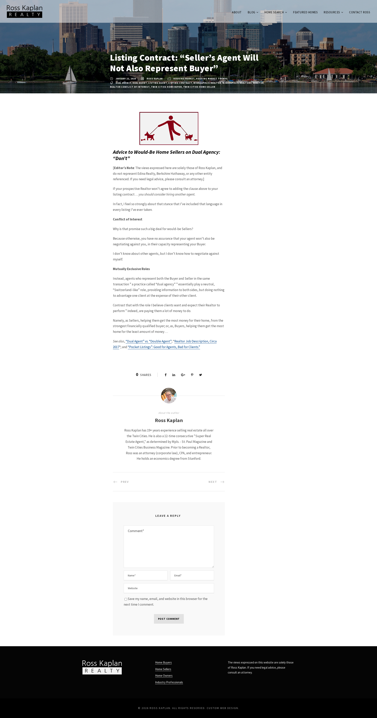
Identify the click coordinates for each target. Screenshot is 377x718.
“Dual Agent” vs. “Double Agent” (149, 341)
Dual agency (123, 83)
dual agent (140, 83)
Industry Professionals (169, 682)
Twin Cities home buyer (166, 87)
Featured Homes (305, 12)
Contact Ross (359, 12)
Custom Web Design (222, 708)
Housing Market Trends (212, 78)
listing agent (157, 83)
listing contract (180, 83)
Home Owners (164, 675)
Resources (332, 12)
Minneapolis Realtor (207, 83)
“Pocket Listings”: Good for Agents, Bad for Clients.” (164, 347)
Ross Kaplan (155, 78)
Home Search (274, 12)
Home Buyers (163, 662)
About (237, 12)
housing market (184, 78)
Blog (251, 12)
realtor (258, 83)
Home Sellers (163, 669)
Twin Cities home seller (199, 87)
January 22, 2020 (126, 78)
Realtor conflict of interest (130, 87)
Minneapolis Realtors (237, 83)
